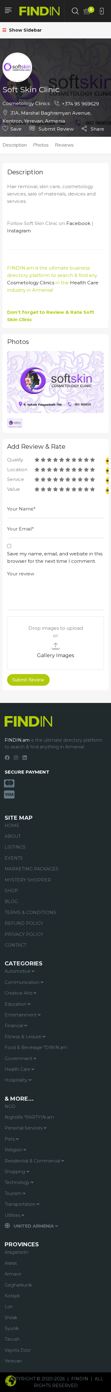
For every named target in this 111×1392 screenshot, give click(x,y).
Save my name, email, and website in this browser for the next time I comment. (54, 557)
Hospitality (17, 1080)
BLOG (11, 901)
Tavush (12, 1339)
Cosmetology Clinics (26, 103)
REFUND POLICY (24, 923)
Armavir (13, 1274)
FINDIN (79, 1379)
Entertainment (21, 1015)
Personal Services (24, 1128)
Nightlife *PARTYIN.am (29, 1117)
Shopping (16, 1171)
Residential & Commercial (33, 1161)
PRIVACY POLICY (24, 934)
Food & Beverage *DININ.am (36, 1047)
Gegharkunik (18, 1285)
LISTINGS (15, 847)
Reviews (64, 145)
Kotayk (12, 1296)
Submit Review (55, 129)
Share (96, 129)
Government (19, 1058)
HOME (12, 825)
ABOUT (13, 836)
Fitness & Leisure (24, 1036)
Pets (10, 1139)
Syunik (12, 1328)
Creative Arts (19, 993)
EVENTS (14, 858)
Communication (23, 982)
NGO (10, 1106)
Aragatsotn (16, 1252)
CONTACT (15, 945)
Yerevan (13, 1361)
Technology (18, 1182)
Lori (9, 1306)
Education (16, 1004)
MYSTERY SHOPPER (28, 880)
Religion (14, 1150)
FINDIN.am (20, 268)
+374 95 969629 (80, 104)
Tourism (14, 1193)
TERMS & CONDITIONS (30, 912)
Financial (14, 1025)
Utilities (13, 1215)
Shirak (11, 1317)
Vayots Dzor (18, 1350)
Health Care (84, 283)
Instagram (19, 231)
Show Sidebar (25, 30)
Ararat (11, 1263)
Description (14, 145)
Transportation (21, 1204)
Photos (41, 145)
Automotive (18, 971)
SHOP (11, 890)
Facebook (78, 223)
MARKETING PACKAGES (32, 869)
